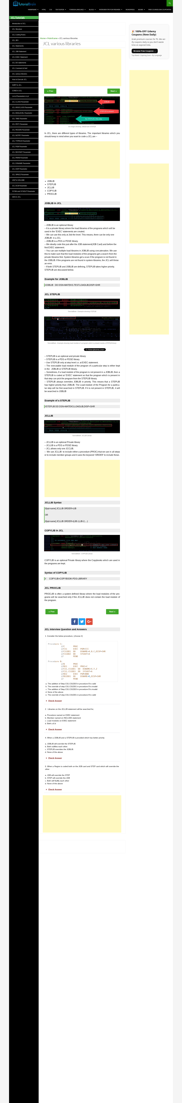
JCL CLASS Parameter (20, 102)
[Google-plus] (89, 621)
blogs (91, 9)
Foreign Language (76, 9)
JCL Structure (17, 29)
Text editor (59, 9)
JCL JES (15, 40)
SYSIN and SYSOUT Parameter (23, 191)
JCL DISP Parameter (19, 169)
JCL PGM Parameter (19, 147)
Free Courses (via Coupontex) (159, 9)
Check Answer (55, 701)
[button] (82, 701)
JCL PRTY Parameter (20, 124)
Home (43, 38)
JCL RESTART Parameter (21, 152)
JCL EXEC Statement (20, 57)
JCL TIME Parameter (19, 119)
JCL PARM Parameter (20, 158)
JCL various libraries (19, 74)
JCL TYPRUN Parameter (21, 141)
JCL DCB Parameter (19, 186)
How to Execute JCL (19, 79)
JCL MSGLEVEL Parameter (22, 113)
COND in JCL (17, 91)
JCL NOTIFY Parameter (20, 135)
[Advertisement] (82, 67)
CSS (50, 9)
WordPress (130, 9)
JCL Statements (18, 46)
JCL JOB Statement (19, 51)
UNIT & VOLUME (18, 180)
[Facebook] (74, 621)
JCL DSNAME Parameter (21, 163)
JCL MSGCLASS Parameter (22, 107)
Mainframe (32, 9)
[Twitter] (82, 621)
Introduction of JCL (19, 24)
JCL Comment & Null (19, 68)
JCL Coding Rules (18, 35)
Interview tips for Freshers (109, 9)
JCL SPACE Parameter (20, 175)
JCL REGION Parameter (21, 130)
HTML (44, 9)
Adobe (140, 9)
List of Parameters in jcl (20, 96)
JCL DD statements (19, 63)
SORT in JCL (17, 85)
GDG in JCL (16, 197)
